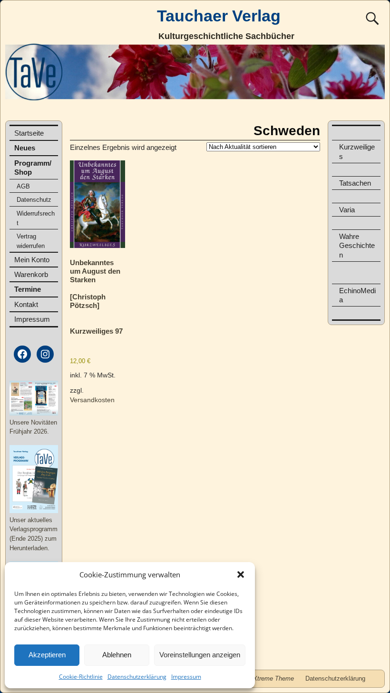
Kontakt (26, 304)
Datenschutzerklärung (136, 677)
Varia (347, 210)
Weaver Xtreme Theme (262, 678)
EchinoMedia (357, 295)
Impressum (186, 677)
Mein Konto (31, 260)
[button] (240, 574)
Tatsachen (355, 183)
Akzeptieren (47, 655)
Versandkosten (92, 400)
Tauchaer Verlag (219, 16)
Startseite (29, 133)
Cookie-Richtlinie (81, 677)
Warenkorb (31, 274)
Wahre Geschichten (357, 245)
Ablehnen (116, 655)
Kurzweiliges (357, 151)
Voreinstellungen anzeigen (199, 655)
